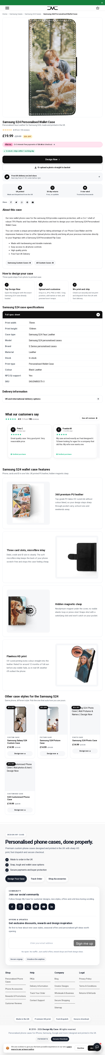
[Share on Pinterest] (27, 202)
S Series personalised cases (43, 346)
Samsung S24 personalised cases (45, 340)
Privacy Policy (85, 979)
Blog (57, 979)
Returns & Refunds (87, 993)
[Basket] (98, 8)
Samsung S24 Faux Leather (42, 334)
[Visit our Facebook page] (12, 906)
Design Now (51, 159)
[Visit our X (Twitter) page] (28, 906)
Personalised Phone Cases (14, 980)
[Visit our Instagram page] (20, 906)
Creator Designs (62, 986)
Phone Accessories (14, 989)
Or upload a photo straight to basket (54, 167)
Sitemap (58, 1008)
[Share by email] (32, 202)
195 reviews (25, 130)
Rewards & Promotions (15, 996)
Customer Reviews (13, 1003)
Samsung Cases (16, 14)
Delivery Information (39, 986)
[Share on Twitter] (16, 202)
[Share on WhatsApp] (21, 202)
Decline (80, 1048)
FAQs (32, 979)
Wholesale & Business (64, 993)
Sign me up (84, 943)
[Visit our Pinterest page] (36, 906)
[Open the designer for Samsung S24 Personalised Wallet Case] (52, 67)
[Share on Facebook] (10, 202)
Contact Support (37, 1000)
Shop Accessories (57, 879)
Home (4, 14)
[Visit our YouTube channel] (43, 906)
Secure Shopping (62, 1000)
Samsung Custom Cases (18, 263)
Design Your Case (16, 879)
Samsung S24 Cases (33, 14)
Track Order (36, 879)
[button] (7, 8)
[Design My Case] (52, 8)
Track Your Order (37, 993)
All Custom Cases (43, 263)
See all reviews (88, 418)
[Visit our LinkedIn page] (51, 906)
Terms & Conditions (88, 986)
